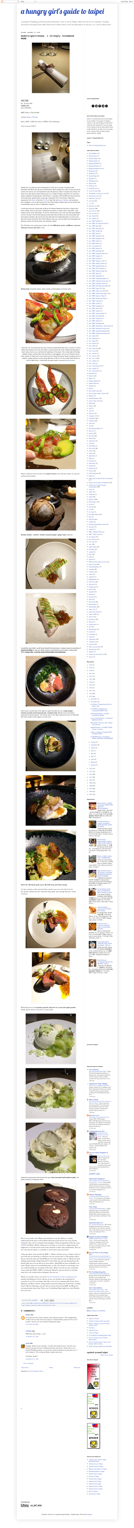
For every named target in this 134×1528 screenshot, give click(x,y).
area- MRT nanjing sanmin (97, 263)
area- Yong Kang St (94, 366)
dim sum (91, 436)
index (90, 489)
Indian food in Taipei (95, 1481)
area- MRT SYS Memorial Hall (98, 286)
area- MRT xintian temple (96, 313)
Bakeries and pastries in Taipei (98, 1469)
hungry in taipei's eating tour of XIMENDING (104, 857)
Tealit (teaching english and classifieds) (100, 1346)
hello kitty (92, 463)
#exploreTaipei (93, 158)
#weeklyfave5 (93, 188)
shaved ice (92, 582)
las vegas (91, 512)
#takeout (91, 183)
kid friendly (92, 502)
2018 (91, 688)
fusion (90, 453)
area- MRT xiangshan (95, 306)
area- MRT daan (93, 226)
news (90, 544)
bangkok (91, 386)
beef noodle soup (94, 391)
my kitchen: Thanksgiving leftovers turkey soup (101, 705)
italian (90, 497)
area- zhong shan (94, 371)
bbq (90, 388)
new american (93, 539)
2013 (91, 771)
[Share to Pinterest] (53, 1300)
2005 (91, 794)
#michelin (92, 173)
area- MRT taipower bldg (96, 296)
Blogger (89, 1514)
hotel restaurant (93, 473)
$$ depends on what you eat (97, 193)
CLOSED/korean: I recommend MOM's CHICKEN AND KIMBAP (102, 737)
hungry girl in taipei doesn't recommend (101, 478)
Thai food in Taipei (94, 1494)
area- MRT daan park (95, 228)
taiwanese (91, 619)
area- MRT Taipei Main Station (98, 293)
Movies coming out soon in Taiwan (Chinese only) (99, 1324)
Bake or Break (93, 1099)
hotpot (91, 476)
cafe (90, 408)
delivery (91, 431)
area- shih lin (93, 343)
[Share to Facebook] (51, 1300)
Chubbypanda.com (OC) (97, 1131)
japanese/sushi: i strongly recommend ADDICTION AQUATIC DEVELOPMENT (105, 805)
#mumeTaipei (38, 1303)
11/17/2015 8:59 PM (32, 1324)
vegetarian (92, 639)
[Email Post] (41, 1300)
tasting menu (92, 624)
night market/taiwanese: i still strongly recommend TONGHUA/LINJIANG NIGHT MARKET (104, 873)
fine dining (92, 446)
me (91, 119)
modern (39, 1305)
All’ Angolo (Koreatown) (96, 1224)
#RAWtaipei (45, 1303)
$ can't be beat (93, 191)
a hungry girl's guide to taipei (62, 11)
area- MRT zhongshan (95, 323)
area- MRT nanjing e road (96, 261)
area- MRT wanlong (95, 301)
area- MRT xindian (94, 311)
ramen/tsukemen (93, 567)
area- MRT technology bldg (97, 298)
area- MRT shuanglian (95, 276)
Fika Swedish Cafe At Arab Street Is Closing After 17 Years (99, 1181)
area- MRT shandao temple (97, 271)
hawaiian (91, 461)
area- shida (92, 341)
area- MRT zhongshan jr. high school (100, 326)
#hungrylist (92, 171)
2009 (91, 783)
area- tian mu (93, 356)
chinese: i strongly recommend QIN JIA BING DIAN (101, 733)
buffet (90, 403)
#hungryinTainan (94, 166)
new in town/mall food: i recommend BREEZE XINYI (102, 719)
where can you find (94, 647)
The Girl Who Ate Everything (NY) (98, 1253)
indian (90, 492)
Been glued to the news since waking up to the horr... (101, 723)
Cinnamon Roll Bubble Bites (97, 1208)
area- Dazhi (92, 216)
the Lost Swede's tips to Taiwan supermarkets (98, 1338)
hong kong (92, 468)
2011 (91, 777)
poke (90, 557)
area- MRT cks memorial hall (97, 223)
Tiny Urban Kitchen (95, 1288)
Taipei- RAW (93, 614)
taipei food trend (46, 1305)
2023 (91, 673)
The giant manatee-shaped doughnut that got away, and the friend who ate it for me (100, 1258)
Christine (29, 1331)
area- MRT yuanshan (95, 318)
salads (90, 574)
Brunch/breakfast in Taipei (96, 1471)
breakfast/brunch (94, 398)
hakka (90, 458)
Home (51, 1367)
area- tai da (92, 351)
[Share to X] (49, 1300)
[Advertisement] (51, 1390)
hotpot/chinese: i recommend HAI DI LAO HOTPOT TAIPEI (105, 962)
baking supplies (93, 381)
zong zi (91, 657)
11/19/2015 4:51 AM (32, 1336)
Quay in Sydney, (63, 200)
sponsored (92, 597)
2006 (91, 791)
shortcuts (91, 584)
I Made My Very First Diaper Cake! (99, 1117)
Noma (33, 200)
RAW (24, 1245)
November (94, 702)
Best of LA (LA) (94, 1115)
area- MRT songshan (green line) (98, 281)
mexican (91, 527)
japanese (91, 499)
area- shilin (92, 346)
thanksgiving (92, 629)
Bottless (91, 396)
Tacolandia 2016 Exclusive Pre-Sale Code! (103, 1135)
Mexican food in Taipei (95, 1489)
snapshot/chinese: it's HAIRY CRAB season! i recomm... (101, 728)
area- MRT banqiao (94, 221)
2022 (91, 676)
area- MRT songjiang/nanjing (97, 278)
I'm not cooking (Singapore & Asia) (98, 1153)
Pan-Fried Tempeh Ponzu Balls (98, 1071)
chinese (91, 413)
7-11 (90, 203)
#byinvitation (93, 156)
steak (90, 599)
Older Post (77, 1367)
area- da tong (93, 213)
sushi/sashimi (93, 607)
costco (90, 423)
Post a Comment (28, 1363)
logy (90, 517)
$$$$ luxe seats (54, 1303)
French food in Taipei (95, 1479)
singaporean (92, 587)
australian (91, 373)
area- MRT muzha (94, 258)
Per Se (46, 200)
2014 (91, 768)
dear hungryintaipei (94, 428)
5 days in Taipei (93, 1333)
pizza (90, 554)
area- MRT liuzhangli (95, 251)
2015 (91, 696)
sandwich (91, 577)
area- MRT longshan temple (97, 253)
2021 (91, 679)
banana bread (93, 383)
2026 (91, 665)
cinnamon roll (93, 416)
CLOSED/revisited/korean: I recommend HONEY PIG (99, 710)
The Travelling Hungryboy (97, 1272)
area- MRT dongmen (95, 236)
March (93, 762)
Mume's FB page (32, 117)
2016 (91, 693)
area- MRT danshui (94, 231)
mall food (91, 519)
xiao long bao (93, 649)
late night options (94, 514)
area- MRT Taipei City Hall (97, 291)
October (93, 742)
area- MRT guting (94, 241)
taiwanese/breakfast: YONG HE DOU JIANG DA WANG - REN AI (104, 943)
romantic (91, 572)
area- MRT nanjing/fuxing (96, 266)
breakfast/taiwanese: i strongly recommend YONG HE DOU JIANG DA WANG (104, 824)
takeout (91, 622)
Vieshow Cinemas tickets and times (99, 1321)
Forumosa (92, 1328)
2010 (91, 780)
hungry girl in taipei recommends (99, 482)
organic (91, 552)
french (91, 451)
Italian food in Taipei (95, 1484)
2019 (91, 685)
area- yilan (92, 363)
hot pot (91, 471)
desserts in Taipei (94, 1476)
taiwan (91, 617)
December (94, 699)
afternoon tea (93, 206)
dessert (67, 1303)
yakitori (91, 652)
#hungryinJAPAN (94, 163)
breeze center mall (94, 401)
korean (91, 507)
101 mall (91, 201)
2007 (91, 789)
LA (90, 509)
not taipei (91, 549)
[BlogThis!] (47, 1300)
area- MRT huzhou (94, 243)
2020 (91, 682)
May (92, 756)
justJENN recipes (94, 1174)
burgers (91, 406)
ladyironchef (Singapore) (97, 1179)
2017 (91, 691)
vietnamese (92, 642)
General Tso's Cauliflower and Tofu (99, 1085)
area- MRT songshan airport (97, 283)
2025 (91, 668)
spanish (91, 594)
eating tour (92, 441)
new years (92, 542)
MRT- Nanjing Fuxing (95, 532)
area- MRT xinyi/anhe (95, 316)
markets (91, 522)
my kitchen (92, 537)
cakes (90, 411)
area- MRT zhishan (94, 321)
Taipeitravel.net (93, 1330)
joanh (27, 1343)
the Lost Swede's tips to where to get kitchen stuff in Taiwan (100, 1343)
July (92, 751)
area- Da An (61, 1303)
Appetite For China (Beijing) (98, 1084)
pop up (91, 559)
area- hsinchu (93, 218)
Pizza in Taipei (93, 1491)
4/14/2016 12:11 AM (32, 1359)
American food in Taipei (96, 1466)
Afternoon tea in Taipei (96, 1464)
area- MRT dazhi (94, 233)
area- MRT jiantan (94, 248)
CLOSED (92, 418)
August (93, 748)
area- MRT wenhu (94, 303)
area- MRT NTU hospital (96, 268)
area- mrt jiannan (94, 246)
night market (92, 547)
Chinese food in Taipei (95, 1474)
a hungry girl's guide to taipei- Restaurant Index (98, 1460)
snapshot (91, 592)
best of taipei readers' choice (97, 393)
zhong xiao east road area (96, 654)
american (91, 208)
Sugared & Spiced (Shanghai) (98, 1237)
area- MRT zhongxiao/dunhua (97, 331)
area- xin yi (92, 358)
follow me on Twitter (106, 1355)
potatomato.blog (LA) (96, 1223)
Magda (28, 1315)
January (93, 765)
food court (92, 448)
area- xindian (93, 361)
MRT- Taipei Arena (94, 534)
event (90, 443)
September (94, 745)
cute (90, 426)
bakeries (91, 376)
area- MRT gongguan (95, 238)
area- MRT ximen (94, 308)
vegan (90, 637)
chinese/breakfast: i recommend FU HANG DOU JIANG (104, 909)
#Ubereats (92, 186)
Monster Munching (95, 1194)
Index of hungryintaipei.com (97, 145)
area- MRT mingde (94, 256)
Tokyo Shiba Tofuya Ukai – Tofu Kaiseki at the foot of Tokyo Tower (99, 1290)
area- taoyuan (93, 353)
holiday (91, 466)
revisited (91, 569)
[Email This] (45, 1300)
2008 (91, 786)
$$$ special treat (93, 196)
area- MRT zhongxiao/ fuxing (97, 328)
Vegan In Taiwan (94, 1318)
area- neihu (92, 336)
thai (90, 627)
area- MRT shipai (94, 273)
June (92, 753)
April (93, 759)
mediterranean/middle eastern (97, 524)
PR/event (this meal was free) (97, 562)
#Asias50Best (30, 1303)
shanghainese (92, 579)
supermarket (92, 604)
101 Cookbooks (94, 1069)
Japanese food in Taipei (95, 1486)
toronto (91, 632)
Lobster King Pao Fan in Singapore (99, 1274)
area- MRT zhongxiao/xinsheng (98, 333)
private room (92, 564)
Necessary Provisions (104, 1156)
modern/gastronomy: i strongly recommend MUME (100, 714)
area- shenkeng (93, 338)
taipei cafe (92, 609)
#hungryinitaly (93, 161)
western (53, 1305)
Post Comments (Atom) (36, 1371)
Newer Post (24, 1367)
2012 (91, 774)
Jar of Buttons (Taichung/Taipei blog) (100, 1335)
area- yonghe (92, 368)
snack (90, 589)
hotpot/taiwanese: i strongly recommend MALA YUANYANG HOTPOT (103, 926)
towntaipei (92, 634)
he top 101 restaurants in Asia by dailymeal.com (61, 1277)
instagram (92, 494)
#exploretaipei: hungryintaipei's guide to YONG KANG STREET (104, 841)
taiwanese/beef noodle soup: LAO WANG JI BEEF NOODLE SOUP (104, 890)
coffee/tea (91, 421)
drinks (90, 438)
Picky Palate (93, 1207)
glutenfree (92, 456)
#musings (91, 178)
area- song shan (93, 348)
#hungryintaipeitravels (95, 168)
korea (90, 504)
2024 (91, 670)
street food (92, 602)
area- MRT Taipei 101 (95, 288)
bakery (91, 378)
